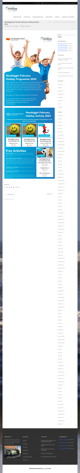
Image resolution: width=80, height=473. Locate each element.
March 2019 (60, 401)
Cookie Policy (25, 450)
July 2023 (60, 235)
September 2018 (61, 420)
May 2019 (60, 394)
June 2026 (60, 122)
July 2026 (60, 118)
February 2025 (61, 173)
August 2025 (60, 154)
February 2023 (61, 251)
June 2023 (60, 238)
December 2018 (61, 410)
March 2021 (60, 326)
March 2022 (60, 287)
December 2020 (61, 336)
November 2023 (61, 222)
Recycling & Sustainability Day (64, 72)
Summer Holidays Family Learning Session (65, 64)
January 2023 (60, 255)
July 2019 (60, 388)
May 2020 (60, 355)
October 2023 (60, 225)
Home (49, 22)
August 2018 (60, 423)
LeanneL (16, 26)
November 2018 (61, 414)
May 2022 (60, 281)
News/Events (49, 16)
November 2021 (61, 300)
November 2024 (61, 183)
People (59, 103)
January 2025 (60, 177)
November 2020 (61, 339)
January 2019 (60, 407)
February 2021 (61, 329)
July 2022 (60, 274)
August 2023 (60, 232)
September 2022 (61, 268)
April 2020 (60, 358)
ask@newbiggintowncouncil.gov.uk (49, 3)
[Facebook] (4, 3)
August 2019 (60, 384)
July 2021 (60, 313)
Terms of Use (25, 460)
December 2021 (61, 297)
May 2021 (60, 320)
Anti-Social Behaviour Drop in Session (65, 75)
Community (60, 84)
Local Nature (60, 97)
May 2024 (60, 203)
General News (28, 26)
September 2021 (61, 307)
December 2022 (61, 258)
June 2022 (60, 277)
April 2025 (60, 167)
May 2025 (60, 164)
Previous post (11, 194)
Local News (60, 100)
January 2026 (60, 138)
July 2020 (60, 349)
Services (57, 16)
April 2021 (60, 323)
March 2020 (60, 362)
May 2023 (60, 242)
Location (24, 440)
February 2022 (61, 290)
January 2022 (60, 294)
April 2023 (60, 245)
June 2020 (60, 352)
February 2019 (61, 404)
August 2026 (60, 115)
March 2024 (60, 209)
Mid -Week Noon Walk (62, 43)
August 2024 (60, 193)
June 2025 (60, 160)
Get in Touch (17, 3)
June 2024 (60, 199)
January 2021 (60, 332)
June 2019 (60, 391)
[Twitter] (6, 3)
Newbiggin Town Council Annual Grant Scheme (65, 68)
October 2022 (60, 264)
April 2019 (60, 397)
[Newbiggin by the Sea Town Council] (10, 9)
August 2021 (60, 310)
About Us (11, 3)
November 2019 (61, 375)
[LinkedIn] (8, 3)
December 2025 (61, 141)
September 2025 (61, 151)
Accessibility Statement (68, 16)
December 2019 (61, 371)
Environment (60, 90)
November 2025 (61, 144)
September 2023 (61, 229)
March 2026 (60, 131)
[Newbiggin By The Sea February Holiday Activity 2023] (5, 187)
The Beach (60, 107)
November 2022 (61, 261)
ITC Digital (45, 468)
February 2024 (61, 212)
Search (59, 36)
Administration (17, 16)
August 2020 (60, 345)
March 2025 (60, 170)
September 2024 (61, 190)
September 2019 (61, 381)
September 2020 (61, 342)
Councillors (27, 16)
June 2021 (60, 316)
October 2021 (60, 303)
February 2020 (61, 365)
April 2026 (60, 128)
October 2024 (60, 186)
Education (60, 87)
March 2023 (60, 248)
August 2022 (60, 271)
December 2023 (61, 219)
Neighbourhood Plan (38, 16)
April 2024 (60, 206)
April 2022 (60, 284)
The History (25, 447)
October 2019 (60, 378)
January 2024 (60, 216)
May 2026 (60, 125)
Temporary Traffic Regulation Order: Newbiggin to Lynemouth (65, 59)
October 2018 (60, 417)
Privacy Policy (25, 453)
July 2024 (60, 196)
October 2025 (60, 147)
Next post (49, 193)
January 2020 (60, 368)
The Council (25, 443)
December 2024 (61, 180)
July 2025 (60, 157)
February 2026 (61, 135)
